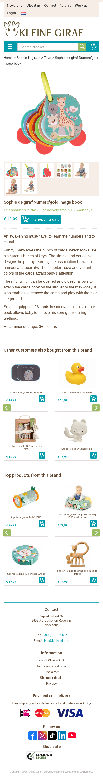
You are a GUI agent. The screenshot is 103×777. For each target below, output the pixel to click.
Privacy (51, 683)
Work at (81, 5)
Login (11, 13)
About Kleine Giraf (51, 660)
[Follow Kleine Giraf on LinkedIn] (61, 735)
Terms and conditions (51, 666)
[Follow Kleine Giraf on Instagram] (42, 735)
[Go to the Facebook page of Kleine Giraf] (32, 735)
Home (8, 58)
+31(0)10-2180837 (54, 635)
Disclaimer (51, 672)
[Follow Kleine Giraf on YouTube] (71, 735)
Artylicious (87, 771)
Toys (47, 58)
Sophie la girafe (28, 58)
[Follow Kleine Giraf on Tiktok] (52, 735)
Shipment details (51, 677)
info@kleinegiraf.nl (57, 640)
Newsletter (15, 5)
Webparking (72, 771)
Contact (50, 5)
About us (34, 5)
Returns (65, 5)
